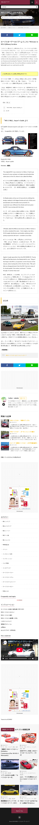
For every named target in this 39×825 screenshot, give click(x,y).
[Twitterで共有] (19, 35)
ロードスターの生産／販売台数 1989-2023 (12, 609)
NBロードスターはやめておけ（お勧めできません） (28, 802)
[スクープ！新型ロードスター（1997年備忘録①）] (5, 446)
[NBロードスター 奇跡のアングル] (5, 423)
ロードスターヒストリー (9, 582)
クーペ (25, 773)
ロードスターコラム (8, 577)
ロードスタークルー (8, 572)
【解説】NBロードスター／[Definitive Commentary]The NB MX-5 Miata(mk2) (10, 752)
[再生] (3, 658)
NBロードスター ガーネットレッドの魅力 (22, 431)
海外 (29, 17)
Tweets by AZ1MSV (6, 719)
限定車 (9, 773)
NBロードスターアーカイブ (22, 821)
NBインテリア (6, 521)
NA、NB (4, 746)
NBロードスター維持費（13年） (9, 618)
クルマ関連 (6, 563)
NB (21, 17)
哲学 (35, 798)
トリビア (25, 17)
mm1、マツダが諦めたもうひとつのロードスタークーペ (28, 779)
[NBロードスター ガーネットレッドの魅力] (5, 435)
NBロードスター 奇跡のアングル (19, 420)
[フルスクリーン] (36, 658)
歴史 (14, 746)
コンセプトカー (7, 568)
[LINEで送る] (32, 35)
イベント (5, 549)
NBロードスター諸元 (6, 615)
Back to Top (19, 811)
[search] (36, 7)
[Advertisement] (19, 379)
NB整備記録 (6, 544)
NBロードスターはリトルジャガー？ (16, 355)
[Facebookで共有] (7, 35)
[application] (19, 649)
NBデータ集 (6, 535)
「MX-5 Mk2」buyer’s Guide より (13, 107)
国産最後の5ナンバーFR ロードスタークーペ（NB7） (10, 802)
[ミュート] (33, 658)
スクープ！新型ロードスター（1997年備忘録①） (24, 443)
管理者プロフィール (6, 624)
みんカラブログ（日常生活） (8, 630)
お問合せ (3, 627)
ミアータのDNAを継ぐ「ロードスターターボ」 (9, 776)
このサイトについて (6, 621)
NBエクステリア (7, 526)
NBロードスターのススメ (7, 612)
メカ (32, 798)
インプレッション (7, 558)
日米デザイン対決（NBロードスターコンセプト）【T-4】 (28, 753)
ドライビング (27, 798)
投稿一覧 (22, 398)
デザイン (29, 746)
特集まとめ (6, 591)
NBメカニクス (6, 540)
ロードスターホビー (8, 586)
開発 (10, 798)
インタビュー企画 (7, 554)
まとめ (6, 110)
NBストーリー (14, 17)
